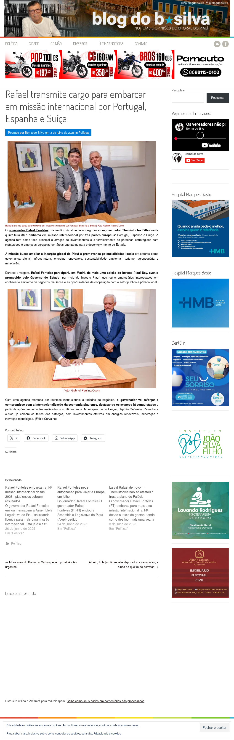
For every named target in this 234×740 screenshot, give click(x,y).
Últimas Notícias (111, 43)
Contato (141, 43)
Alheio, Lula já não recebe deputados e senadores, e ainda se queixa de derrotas (123, 564)
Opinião (56, 43)
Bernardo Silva (34, 132)
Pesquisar (178, 90)
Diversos (80, 43)
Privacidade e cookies (107, 733)
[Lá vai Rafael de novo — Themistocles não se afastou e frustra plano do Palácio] (135, 508)
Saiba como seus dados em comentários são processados (105, 701)
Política (11, 43)
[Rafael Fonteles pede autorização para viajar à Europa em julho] (83, 508)
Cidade (34, 43)
